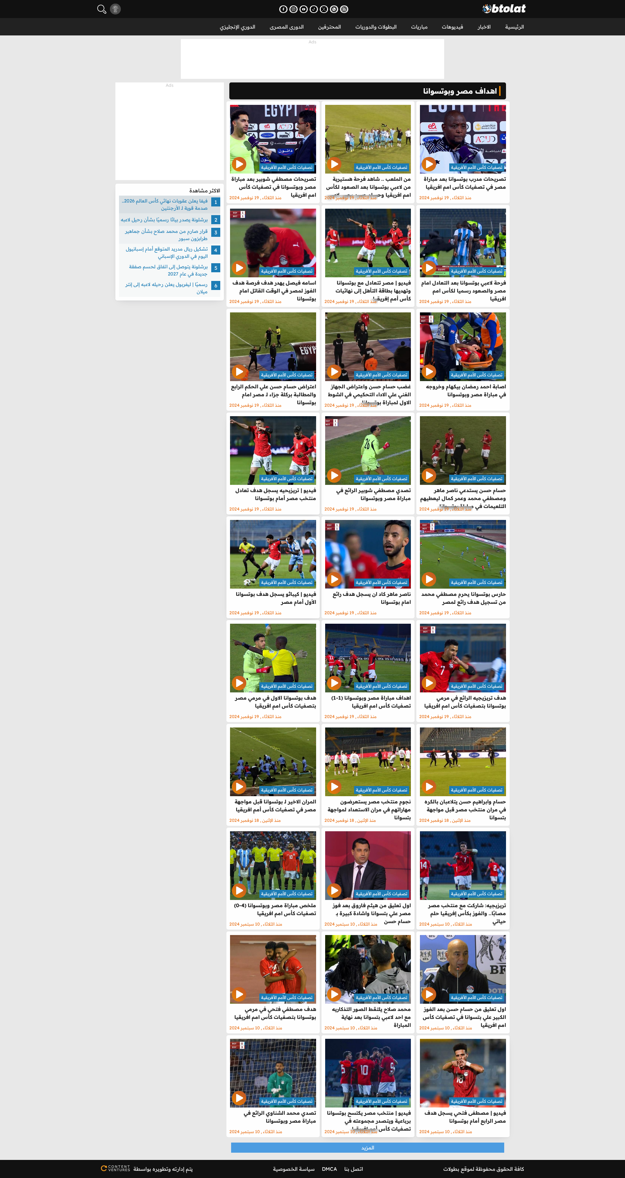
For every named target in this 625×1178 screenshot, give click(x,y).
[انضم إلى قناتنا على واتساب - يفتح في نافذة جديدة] (334, 9)
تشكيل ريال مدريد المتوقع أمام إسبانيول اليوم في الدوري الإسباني (167, 252)
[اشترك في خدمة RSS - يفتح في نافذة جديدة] (344, 9)
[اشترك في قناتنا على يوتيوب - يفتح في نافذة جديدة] (303, 9)
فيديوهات (452, 27)
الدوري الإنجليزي (237, 27)
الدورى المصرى (287, 27)
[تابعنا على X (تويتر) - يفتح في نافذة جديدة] (324, 9)
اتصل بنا (353, 1169)
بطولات (451, 1169)
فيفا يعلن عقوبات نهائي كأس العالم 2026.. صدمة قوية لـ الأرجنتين (165, 204)
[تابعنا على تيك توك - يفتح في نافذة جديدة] (314, 9)
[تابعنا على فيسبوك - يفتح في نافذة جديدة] (283, 9)
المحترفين (329, 27)
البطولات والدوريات (376, 27)
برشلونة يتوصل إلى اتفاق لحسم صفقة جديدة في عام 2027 (168, 270)
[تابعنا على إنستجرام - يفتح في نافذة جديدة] (293, 9)
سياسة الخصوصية (294, 1169)
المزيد (367, 1147)
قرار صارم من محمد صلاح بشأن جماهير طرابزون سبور (166, 234)
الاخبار (484, 27)
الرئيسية (514, 27)
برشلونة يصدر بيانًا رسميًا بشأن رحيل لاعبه (164, 219)
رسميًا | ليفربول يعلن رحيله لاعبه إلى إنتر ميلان (167, 287)
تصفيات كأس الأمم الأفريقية (476, 167)
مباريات (419, 27)
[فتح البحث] (101, 9)
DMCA (329, 1169)
